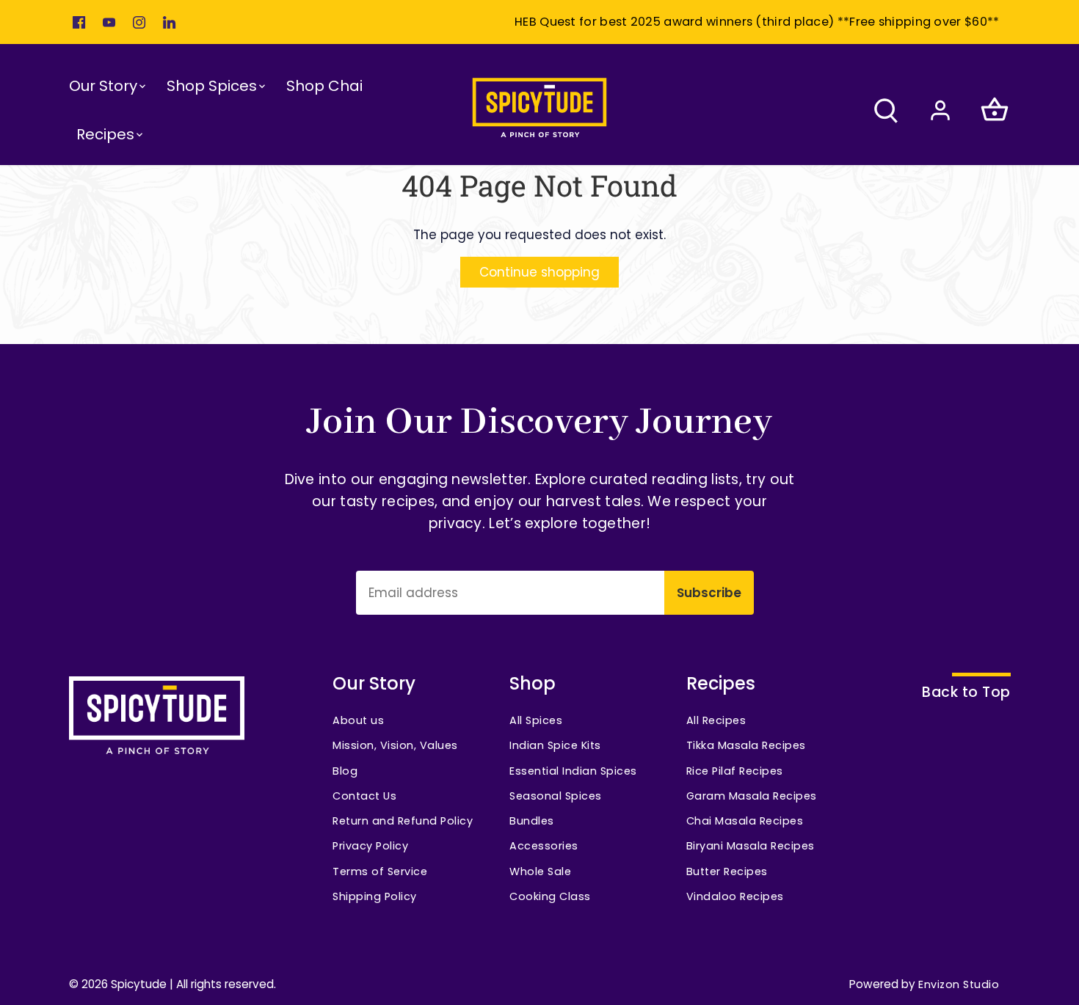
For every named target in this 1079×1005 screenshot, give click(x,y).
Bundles (531, 821)
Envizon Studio (958, 984)
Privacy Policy (370, 845)
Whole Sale (540, 871)
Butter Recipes (727, 871)
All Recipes (716, 720)
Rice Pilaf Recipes (734, 771)
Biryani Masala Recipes (750, 845)
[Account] (940, 109)
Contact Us (364, 796)
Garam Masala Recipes (751, 796)
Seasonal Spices (555, 796)
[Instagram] (139, 22)
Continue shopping (539, 272)
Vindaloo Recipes (735, 896)
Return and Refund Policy (403, 821)
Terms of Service (380, 871)
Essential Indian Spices (573, 771)
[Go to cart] (994, 109)
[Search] (886, 109)
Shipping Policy (375, 896)
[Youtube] (109, 22)
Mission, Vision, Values (395, 745)
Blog (345, 771)
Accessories (543, 845)
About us (358, 720)
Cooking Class (550, 896)
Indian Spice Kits (555, 745)
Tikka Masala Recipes (746, 745)
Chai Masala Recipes (745, 821)
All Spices (535, 720)
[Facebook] (79, 22)
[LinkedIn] (169, 22)
